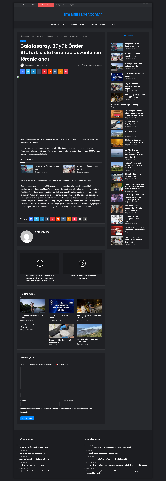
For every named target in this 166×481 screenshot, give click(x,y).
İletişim (112, 25)
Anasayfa (55, 25)
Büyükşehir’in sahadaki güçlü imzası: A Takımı (134, 141)
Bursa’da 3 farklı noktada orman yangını (87, 340)
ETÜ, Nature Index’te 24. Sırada (58, 316)
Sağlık (83, 25)
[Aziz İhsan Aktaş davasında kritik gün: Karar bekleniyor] (117, 209)
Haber (64, 25)
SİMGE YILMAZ (29, 65)
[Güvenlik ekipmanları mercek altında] (117, 177)
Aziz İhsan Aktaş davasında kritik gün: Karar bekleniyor (133, 208)
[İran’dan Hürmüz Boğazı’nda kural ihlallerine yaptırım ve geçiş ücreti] (117, 153)
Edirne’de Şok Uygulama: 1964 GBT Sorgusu (89, 316)
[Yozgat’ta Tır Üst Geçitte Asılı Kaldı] (27, 169)
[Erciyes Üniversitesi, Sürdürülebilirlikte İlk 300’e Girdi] (117, 166)
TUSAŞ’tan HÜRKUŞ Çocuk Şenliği (132, 55)
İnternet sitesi (68, 400)
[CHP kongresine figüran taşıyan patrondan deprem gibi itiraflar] (117, 198)
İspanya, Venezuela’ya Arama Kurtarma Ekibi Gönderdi (134, 239)
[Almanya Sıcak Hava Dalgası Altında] (32, 306)
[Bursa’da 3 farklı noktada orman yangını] (89, 330)
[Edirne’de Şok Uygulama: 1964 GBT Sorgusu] (89, 306)
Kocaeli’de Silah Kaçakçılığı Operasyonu (60, 341)
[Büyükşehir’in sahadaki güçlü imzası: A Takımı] (117, 143)
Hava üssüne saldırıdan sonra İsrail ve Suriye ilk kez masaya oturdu (134, 186)
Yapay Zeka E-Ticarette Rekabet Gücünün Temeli (135, 228)
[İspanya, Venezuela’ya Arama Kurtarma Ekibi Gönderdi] (117, 240)
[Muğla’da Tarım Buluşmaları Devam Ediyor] (117, 87)
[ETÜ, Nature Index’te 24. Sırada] (61, 306)
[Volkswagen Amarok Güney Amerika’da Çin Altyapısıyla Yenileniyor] (117, 114)
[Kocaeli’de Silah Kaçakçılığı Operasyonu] (61, 331)
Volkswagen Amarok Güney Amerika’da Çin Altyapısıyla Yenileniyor (134, 113)
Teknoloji (93, 25)
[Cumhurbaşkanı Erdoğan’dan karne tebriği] (117, 219)
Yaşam (102, 25)
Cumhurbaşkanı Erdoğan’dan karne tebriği (133, 218)
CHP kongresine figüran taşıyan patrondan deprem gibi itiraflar (134, 197)
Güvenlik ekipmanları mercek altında (133, 175)
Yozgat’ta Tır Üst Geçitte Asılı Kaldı (132, 45)
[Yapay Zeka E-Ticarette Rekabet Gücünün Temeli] (117, 230)
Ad (22, 392)
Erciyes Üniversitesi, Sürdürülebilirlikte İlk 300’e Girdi (133, 165)
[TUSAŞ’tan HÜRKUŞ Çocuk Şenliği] (69, 169)
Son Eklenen (128, 35)
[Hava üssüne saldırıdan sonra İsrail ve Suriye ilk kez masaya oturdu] (117, 187)
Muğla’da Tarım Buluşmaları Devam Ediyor (133, 86)
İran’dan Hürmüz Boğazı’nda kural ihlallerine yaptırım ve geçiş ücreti (134, 153)
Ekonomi (73, 25)
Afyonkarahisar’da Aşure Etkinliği (30, 326)
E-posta (23, 400)
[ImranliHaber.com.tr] (83, 14)
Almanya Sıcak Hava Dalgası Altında (67, 5)
